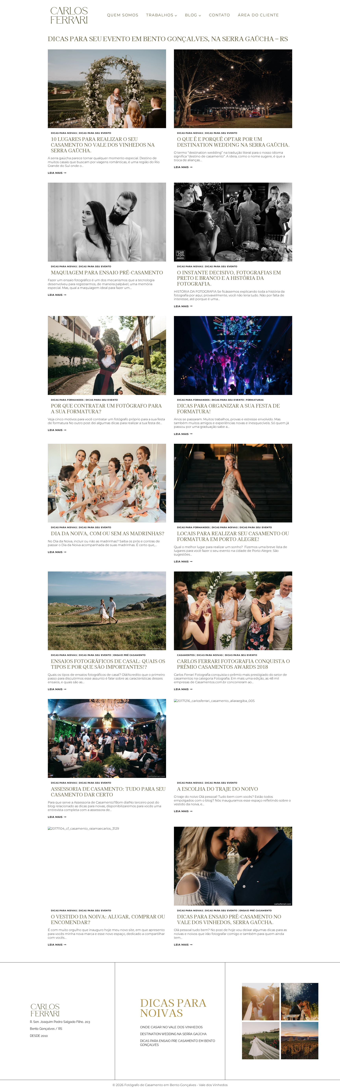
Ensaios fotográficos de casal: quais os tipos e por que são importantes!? (108, 663)
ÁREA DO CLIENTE (258, 15)
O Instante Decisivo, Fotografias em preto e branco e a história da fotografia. (229, 278)
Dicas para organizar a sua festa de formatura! (228, 408)
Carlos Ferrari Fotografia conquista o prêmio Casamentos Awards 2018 (233, 663)
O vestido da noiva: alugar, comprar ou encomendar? (108, 919)
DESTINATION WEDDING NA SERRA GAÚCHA (173, 1034)
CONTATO (219, 15)
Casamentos (186, 655)
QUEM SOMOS (123, 15)
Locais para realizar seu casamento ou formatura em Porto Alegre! (233, 536)
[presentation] (107, 88)
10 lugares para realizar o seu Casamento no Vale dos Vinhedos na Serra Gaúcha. (103, 144)
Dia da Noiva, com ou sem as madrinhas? (107, 533)
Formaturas (255, 399)
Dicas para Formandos (67, 399)
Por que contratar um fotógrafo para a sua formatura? (106, 408)
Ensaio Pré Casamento (129, 655)
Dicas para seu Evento (95, 133)
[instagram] (280, 1021)
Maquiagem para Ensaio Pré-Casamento (107, 272)
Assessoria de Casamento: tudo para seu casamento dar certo (108, 791)
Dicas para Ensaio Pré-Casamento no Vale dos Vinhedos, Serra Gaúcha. (229, 919)
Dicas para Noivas (64, 133)
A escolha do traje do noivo (217, 788)
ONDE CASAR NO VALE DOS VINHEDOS (171, 1027)
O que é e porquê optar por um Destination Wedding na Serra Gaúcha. (233, 141)
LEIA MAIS (57, 172)
